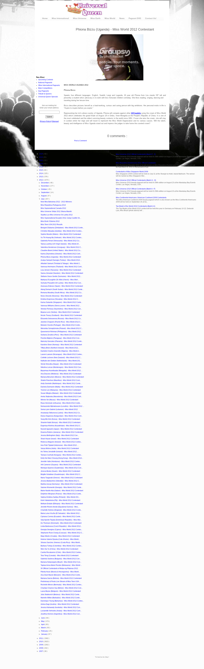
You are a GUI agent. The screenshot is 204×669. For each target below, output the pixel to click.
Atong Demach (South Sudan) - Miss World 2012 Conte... (62, 289)
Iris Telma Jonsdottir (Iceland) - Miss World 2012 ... (59, 452)
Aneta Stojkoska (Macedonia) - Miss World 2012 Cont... (61, 396)
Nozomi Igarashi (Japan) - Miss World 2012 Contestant (61, 429)
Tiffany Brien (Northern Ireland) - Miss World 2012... (60, 348)
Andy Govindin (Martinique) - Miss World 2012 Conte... (61, 383)
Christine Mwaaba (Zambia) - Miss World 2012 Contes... (62, 231)
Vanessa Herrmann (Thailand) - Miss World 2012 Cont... (62, 267)
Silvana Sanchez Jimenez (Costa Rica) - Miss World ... (61, 542)
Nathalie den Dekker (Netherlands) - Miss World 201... (61, 361)
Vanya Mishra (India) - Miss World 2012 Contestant (60, 448)
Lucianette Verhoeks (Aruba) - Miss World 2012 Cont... (61, 611)
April (43, 624)
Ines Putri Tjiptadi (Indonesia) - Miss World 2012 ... (59, 445)
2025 (41, 154)
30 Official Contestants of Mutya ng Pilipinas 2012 (59, 568)
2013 (41, 177)
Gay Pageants (43, 91)
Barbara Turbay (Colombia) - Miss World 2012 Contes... (61, 546)
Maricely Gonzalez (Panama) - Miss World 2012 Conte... (62, 341)
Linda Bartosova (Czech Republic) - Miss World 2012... (61, 526)
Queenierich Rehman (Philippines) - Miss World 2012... (61, 332)
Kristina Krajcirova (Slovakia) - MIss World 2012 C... (60, 299)
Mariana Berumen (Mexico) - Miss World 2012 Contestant (62, 377)
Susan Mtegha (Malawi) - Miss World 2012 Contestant (61, 393)
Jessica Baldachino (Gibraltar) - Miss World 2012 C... (60, 481)
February (44, 631)
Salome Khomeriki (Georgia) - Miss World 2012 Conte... (61, 487)
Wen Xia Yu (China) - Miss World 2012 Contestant (59, 549)
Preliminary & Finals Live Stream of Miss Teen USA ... (60, 581)
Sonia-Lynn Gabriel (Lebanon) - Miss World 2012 (59, 409)
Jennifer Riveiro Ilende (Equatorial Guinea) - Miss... (60, 507)
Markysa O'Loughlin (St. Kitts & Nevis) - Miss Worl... (60, 280)
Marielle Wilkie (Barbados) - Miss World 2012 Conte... (61, 598)
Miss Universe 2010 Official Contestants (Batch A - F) (135, 189)
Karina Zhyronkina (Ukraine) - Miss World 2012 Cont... (61, 254)
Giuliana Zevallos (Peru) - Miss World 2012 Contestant (61, 335)
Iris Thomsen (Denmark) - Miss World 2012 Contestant (61, 523)
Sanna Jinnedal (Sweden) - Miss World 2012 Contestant (62, 273)
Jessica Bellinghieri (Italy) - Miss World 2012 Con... (60, 435)
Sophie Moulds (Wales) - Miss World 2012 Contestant (61, 234)
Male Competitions (45, 88)
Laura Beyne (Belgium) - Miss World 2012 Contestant (61, 591)
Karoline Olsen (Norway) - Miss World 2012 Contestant (61, 345)
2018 (41, 164)
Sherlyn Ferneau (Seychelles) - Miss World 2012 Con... (61, 309)
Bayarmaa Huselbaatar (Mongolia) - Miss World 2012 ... (61, 371)
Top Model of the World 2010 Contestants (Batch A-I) (135, 206)
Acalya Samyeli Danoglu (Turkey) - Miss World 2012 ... (61, 260)
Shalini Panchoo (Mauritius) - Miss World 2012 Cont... (61, 380)
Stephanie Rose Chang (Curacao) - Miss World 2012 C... (62, 533)
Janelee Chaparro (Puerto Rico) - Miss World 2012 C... (61, 322)
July (43, 199)
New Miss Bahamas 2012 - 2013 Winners (56, 202)
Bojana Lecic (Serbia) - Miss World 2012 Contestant (60, 312)
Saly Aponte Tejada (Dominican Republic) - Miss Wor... (61, 520)
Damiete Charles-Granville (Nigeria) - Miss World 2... (60, 351)
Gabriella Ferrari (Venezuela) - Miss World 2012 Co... (60, 241)
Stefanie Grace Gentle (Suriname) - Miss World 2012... (61, 276)
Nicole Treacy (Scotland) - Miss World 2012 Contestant (61, 315)
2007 (41, 651)
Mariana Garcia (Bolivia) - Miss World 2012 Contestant (61, 578)
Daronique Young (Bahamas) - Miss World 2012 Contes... (62, 601)
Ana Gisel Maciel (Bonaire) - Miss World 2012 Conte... (61, 575)
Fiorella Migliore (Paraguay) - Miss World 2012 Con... (61, 338)
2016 (41, 167)
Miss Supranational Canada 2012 (53, 208)
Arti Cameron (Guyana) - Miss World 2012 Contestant (61, 465)
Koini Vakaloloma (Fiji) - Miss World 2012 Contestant (60, 500)
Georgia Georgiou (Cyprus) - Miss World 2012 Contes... (61, 530)
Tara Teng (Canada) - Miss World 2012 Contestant (59, 555)
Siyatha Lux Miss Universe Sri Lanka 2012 (57, 215)
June (43, 618)
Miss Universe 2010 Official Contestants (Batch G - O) (136, 180)
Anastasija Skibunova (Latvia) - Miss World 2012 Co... (61, 413)
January (44, 634)
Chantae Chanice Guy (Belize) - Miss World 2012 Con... (62, 588)
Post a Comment (80, 141)
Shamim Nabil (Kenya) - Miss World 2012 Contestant (60, 422)
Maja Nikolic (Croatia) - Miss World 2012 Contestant (60, 536)
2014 (41, 173)
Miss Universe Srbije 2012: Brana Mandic (56, 211)
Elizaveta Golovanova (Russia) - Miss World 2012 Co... (61, 319)
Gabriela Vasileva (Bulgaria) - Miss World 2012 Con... (61, 559)
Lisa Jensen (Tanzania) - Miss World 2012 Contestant (61, 270)
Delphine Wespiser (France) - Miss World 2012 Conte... (61, 494)
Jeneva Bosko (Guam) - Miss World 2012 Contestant (60, 471)
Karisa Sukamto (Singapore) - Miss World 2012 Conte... (61, 302)
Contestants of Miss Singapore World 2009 (132, 172)
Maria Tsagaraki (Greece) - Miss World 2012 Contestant (61, 478)
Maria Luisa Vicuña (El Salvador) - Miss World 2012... (61, 513)
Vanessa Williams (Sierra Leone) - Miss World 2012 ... (61, 306)
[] (45, 121)
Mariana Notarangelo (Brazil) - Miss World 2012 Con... (61, 562)
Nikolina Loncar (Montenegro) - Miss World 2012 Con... (61, 367)
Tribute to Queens (45, 94)
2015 (41, 170)
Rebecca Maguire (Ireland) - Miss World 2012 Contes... (61, 442)
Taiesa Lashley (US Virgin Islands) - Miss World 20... (60, 244)
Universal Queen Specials (48, 97)
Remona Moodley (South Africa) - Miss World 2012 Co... (62, 293)
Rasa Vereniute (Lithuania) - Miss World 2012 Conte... (61, 403)
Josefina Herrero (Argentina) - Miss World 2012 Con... (61, 614)
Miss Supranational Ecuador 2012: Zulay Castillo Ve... (61, 218)
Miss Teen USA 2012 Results (51, 224)
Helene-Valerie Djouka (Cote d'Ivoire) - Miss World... (60, 539)
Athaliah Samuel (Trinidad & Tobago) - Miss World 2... (61, 263)
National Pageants (45, 83)
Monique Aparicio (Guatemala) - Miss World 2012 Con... (62, 468)
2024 (41, 157)
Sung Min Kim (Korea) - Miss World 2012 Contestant (60, 419)
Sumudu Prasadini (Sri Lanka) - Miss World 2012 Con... (61, 283)
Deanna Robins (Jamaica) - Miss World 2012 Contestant (62, 432)
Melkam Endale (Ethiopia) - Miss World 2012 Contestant (62, 504)
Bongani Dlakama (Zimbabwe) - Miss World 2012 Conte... (62, 228)
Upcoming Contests (45, 80)
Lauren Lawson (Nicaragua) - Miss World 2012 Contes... (62, 354)
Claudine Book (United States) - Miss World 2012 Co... (61, 250)
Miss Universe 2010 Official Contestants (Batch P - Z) (136, 154)
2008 (41, 648)
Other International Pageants (49, 85)
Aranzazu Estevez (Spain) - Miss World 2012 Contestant (62, 286)
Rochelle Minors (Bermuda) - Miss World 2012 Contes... (62, 585)
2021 (41, 160)
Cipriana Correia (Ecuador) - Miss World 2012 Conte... (61, 516)
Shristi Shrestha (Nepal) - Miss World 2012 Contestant (61, 364)
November (45, 186)
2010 (41, 642)
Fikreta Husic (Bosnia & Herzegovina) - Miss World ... (60, 572)
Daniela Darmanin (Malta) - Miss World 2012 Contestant (62, 387)
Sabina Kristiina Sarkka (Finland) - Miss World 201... (60, 497)
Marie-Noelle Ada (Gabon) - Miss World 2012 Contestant (62, 491)
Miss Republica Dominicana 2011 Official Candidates (136, 163)
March (43, 628)
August (44, 196)
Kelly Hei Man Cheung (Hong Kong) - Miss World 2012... (62, 458)
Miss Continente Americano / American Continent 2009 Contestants (141, 198)
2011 (41, 638)
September (45, 192)
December (45, 183)
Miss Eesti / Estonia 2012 (50, 221)
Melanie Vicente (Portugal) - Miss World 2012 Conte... (61, 325)
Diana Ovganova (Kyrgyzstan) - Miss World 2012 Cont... (62, 416)
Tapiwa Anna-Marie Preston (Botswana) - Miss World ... (61, 565)
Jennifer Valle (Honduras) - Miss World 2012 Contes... (61, 461)
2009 (41, 645)
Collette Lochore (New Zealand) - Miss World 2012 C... (61, 358)
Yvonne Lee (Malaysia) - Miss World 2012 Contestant (61, 390)
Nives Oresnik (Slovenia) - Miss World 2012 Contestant (61, 296)
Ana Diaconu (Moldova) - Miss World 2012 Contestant (61, 374)
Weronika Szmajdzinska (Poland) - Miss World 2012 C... (62, 328)
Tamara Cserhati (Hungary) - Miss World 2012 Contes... (61, 455)
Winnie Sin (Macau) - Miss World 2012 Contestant (59, 400)
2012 (41, 180)
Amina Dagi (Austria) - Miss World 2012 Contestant (60, 604)
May (43, 621)
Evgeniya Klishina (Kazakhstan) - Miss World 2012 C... (61, 426)
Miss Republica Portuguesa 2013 (53, 205)
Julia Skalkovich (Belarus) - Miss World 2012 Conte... (60, 594)
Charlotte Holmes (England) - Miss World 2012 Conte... (61, 510)
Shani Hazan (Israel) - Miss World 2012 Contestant (60, 439)
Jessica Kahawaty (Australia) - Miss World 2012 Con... (61, 607)
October (44, 189)
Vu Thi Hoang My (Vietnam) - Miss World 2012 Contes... (62, 237)
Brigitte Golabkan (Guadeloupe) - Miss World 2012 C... (61, 474)
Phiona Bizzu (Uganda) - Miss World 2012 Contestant (61, 257)
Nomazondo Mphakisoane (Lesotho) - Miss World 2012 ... (62, 406)
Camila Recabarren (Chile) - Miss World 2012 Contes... (61, 552)
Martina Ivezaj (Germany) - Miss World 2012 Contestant (61, 484)
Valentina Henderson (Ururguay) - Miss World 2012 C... (61, 247)
